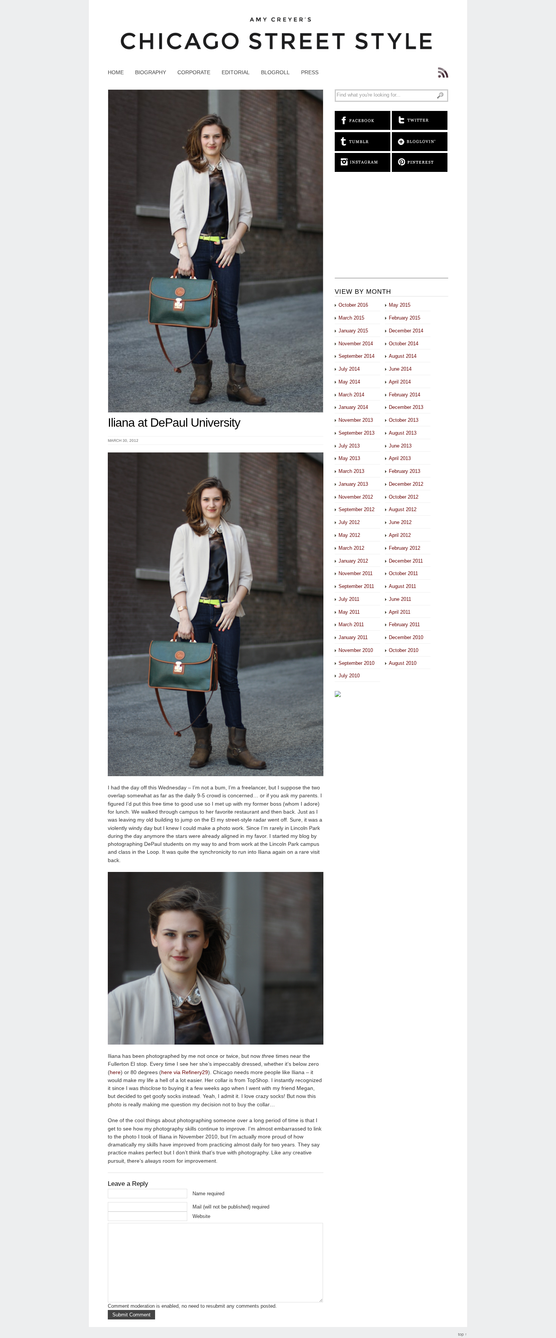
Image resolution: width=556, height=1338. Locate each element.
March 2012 (351, 548)
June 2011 (400, 599)
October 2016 (353, 305)
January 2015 (353, 331)
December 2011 (406, 561)
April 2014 (400, 382)
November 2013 (356, 420)
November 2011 (356, 573)
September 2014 (356, 356)
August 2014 (402, 356)
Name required (208, 1193)
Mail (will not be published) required (231, 1207)
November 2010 (356, 650)
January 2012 (353, 561)
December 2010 (406, 637)
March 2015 (351, 318)
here (115, 1072)
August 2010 (402, 663)
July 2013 (349, 446)
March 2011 (351, 624)
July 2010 (349, 675)
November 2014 (356, 343)
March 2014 (351, 395)
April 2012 (400, 535)
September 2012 (356, 509)
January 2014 (353, 407)
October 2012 (403, 497)
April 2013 (400, 458)
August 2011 (402, 586)
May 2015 (399, 305)
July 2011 (349, 599)
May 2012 (349, 535)
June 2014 (400, 369)
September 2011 (356, 586)
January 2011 (353, 637)
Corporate (193, 72)
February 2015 (404, 318)
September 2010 (356, 663)
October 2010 (403, 650)
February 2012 (404, 548)
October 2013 (403, 420)
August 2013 (402, 433)
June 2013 (400, 446)
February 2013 (404, 471)
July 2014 (349, 369)
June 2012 (400, 522)
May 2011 (349, 612)
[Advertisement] (391, 230)
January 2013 (353, 484)
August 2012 (402, 509)
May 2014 (349, 382)
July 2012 (349, 522)
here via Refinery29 (184, 1072)
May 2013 (349, 458)
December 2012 (406, 484)
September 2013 (356, 433)
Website (201, 1216)
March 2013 (351, 471)
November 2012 (356, 497)
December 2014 (406, 331)
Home (116, 72)
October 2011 (403, 573)
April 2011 (399, 612)
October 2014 (403, 343)
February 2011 (404, 624)
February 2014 (404, 395)
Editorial (236, 72)
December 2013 (406, 407)
